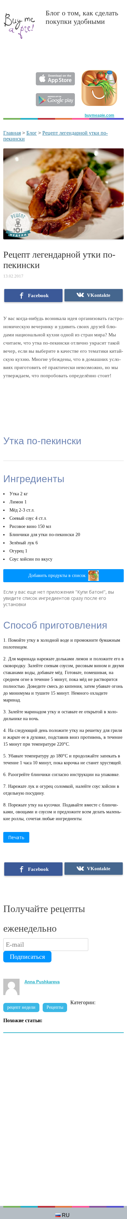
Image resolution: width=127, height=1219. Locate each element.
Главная (12, 133)
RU (66, 1215)
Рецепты (55, 1007)
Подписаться (27, 956)
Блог (31, 133)
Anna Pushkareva (42, 981)
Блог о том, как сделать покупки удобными (82, 17)
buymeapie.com (99, 115)
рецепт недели (21, 1007)
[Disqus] (63, 1123)
